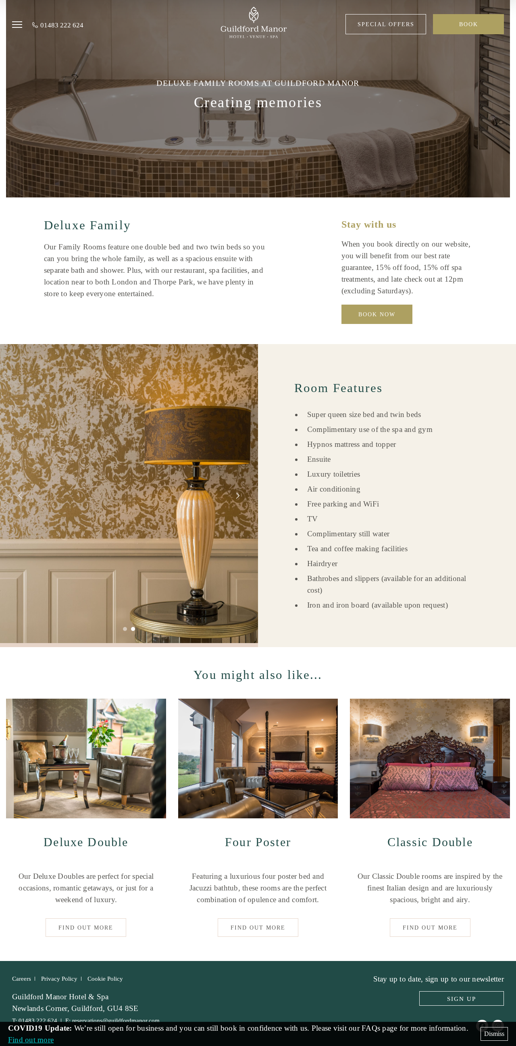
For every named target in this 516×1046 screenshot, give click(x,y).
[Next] (238, 495)
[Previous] (20, 495)
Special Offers (386, 24)
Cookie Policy (105, 978)
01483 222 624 (61, 25)
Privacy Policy (59, 978)
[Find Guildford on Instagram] (498, 1026)
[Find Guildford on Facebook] (482, 1026)
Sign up (461, 999)
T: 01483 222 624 (34, 1020)
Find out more (85, 928)
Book (468, 24)
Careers (21, 978)
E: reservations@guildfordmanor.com (112, 1020)
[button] (20, 25)
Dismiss (494, 1033)
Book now (376, 314)
